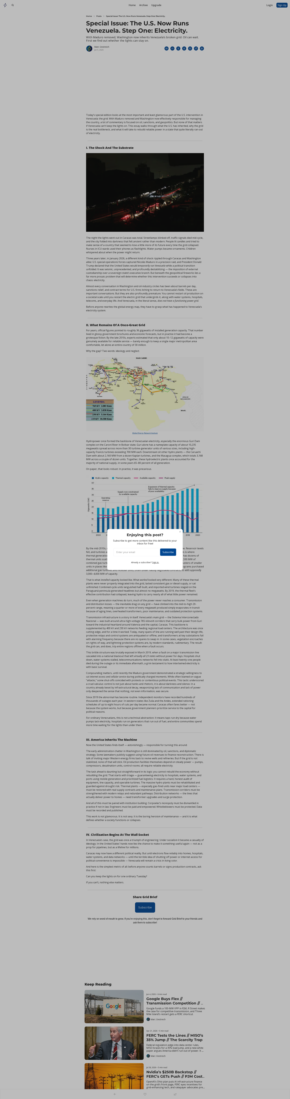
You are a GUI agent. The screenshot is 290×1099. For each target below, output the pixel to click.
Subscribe (168, 552)
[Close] (180, 532)
